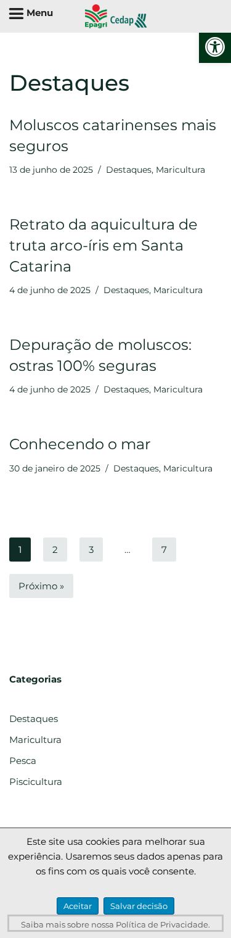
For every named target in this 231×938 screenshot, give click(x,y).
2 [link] (55, 549)
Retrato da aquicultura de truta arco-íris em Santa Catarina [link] (103, 245)
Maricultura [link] (180, 170)
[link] (215, 47)
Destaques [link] (129, 170)
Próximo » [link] (41, 586)
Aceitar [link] (77, 906)
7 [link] (164, 549)
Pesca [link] (22, 760)
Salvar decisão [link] (139, 906)
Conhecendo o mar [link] (80, 444)
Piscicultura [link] (35, 781)
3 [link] (91, 549)
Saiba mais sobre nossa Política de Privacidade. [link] (115, 924)
